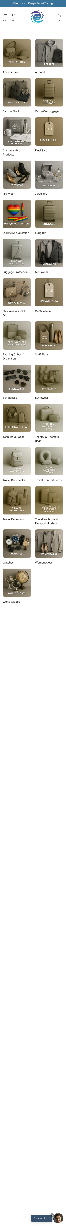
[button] (47, 1218)
